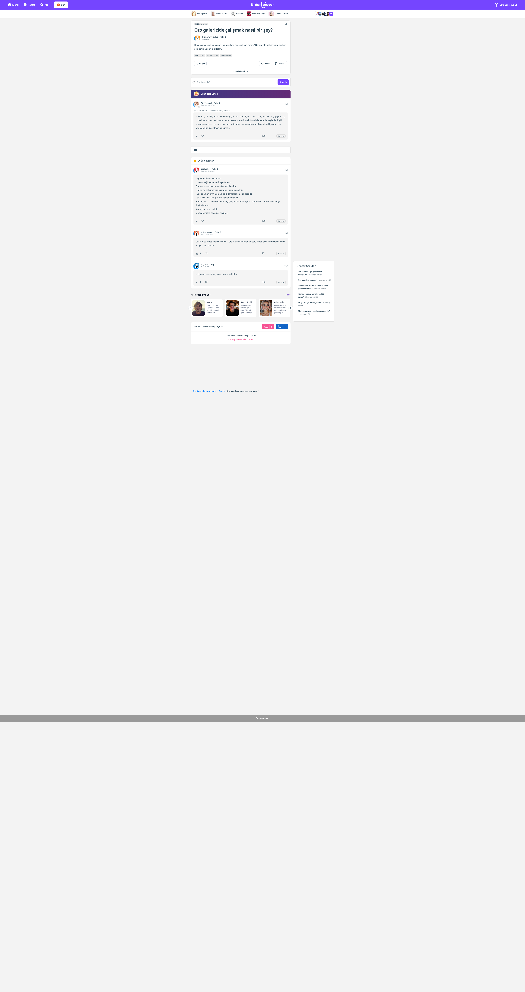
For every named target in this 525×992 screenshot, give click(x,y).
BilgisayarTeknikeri (210, 37)
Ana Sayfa (197, 391)
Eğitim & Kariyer (201, 24)
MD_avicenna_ (207, 232)
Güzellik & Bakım (281, 14)
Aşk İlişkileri (202, 14)
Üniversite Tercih (258, 14)
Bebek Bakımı (221, 14)
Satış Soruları (226, 55)
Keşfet (31, 4)
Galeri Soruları (212, 55)
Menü (15, 4)
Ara (46, 4)
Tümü (288, 295)
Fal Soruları (199, 55)
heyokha (204, 264)
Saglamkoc (205, 169)
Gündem (239, 14)
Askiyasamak (206, 103)
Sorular (222, 391)
